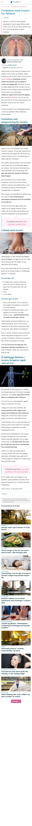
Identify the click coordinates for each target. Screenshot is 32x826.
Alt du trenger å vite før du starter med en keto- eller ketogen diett (15, 551)
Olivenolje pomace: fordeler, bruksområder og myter (12, 650)
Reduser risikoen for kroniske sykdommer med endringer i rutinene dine (16, 600)
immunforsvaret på (10, 97)
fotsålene (9, 79)
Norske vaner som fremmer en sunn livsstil (15, 528)
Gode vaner (4, 571)
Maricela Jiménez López (14, 61)
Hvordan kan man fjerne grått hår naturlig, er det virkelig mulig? (14, 673)
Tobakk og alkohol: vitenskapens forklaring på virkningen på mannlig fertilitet (15, 626)
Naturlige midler (5, 6)
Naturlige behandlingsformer (19, 6)
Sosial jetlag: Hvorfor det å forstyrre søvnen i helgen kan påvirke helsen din (16, 575)
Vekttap (3, 548)
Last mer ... (16, 701)
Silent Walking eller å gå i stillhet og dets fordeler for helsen (15, 695)
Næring (3, 646)
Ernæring (4, 525)
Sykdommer (4, 596)
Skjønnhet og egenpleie (8, 669)
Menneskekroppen (6, 621)
